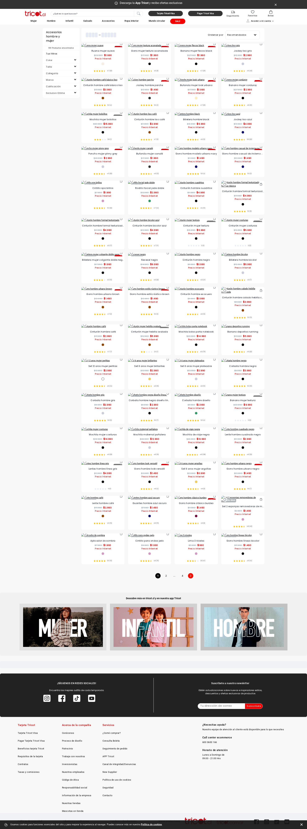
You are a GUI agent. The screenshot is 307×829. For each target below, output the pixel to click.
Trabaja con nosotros (73, 756)
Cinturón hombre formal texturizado (103, 225)
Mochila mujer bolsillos (103, 119)
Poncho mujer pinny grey (102, 153)
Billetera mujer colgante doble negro (103, 259)
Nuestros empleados (73, 772)
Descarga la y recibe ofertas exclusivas (151, 3)
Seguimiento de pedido (115, 748)
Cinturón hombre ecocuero (196, 294)
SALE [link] (177, 21)
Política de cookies (151, 824)
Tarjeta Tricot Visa (28, 733)
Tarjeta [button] (166, 13)
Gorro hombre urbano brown (103, 294)
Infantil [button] (69, 21)
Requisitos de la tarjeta (30, 756)
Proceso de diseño (72, 740)
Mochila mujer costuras (103, 434)
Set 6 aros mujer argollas (196, 468)
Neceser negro (149, 259)
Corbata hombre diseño (196, 400)
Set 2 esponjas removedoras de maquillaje (243, 506)
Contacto (107, 795)
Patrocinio (67, 748)
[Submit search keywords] (138, 13)
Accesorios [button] (108, 21)
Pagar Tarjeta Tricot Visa (31, 740)
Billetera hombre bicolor (243, 259)
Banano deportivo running (242, 331)
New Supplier (110, 772)
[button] (34, 21)
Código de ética (70, 779)
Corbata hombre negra (242, 366)
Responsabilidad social (74, 787)
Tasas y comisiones (28, 772)
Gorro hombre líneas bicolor (243, 540)
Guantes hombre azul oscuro (150, 503)
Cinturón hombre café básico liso (103, 85)
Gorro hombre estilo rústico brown (149, 294)
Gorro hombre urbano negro (243, 468)
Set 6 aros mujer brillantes (149, 366)
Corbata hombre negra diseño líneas (150, 400)
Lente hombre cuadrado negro (243, 434)
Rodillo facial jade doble (149, 188)
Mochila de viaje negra (196, 434)
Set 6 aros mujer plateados (196, 366)
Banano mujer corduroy (243, 85)
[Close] (276, 4)
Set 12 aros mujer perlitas (102, 366)
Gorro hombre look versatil (149, 468)
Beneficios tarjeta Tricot (31, 748)
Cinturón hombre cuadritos (196, 188)
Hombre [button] (51, 21)
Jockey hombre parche (149, 85)
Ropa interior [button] (132, 21)
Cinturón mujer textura (196, 225)
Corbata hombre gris (103, 400)
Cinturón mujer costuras (243, 225)
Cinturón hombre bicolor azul (150, 225)
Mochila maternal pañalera (149, 434)
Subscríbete (254, 706)
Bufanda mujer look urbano (196, 85)
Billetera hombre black (196, 119)
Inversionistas (69, 764)
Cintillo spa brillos (102, 188)
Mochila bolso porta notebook (196, 331)
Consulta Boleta (111, 740)
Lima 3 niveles (196, 540)
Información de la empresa (76, 795)
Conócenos (68, 733)
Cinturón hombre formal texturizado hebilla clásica (243, 191)
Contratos (23, 764)
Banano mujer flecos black (196, 50)
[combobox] (97, 13)
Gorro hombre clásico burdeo (196, 503)
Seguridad (108, 787)
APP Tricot (108, 756)
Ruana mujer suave (103, 50)
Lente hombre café (103, 503)
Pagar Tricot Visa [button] (205, 13)
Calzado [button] (87, 21)
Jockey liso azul (243, 119)
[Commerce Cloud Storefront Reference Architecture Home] (35, 13)
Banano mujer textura (242, 400)
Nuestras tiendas (71, 803)
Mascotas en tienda (73, 811)
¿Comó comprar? (112, 733)
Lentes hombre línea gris (103, 468)
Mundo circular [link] (157, 21)
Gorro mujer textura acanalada (149, 50)
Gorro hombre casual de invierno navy (243, 153)
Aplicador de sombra (102, 540)
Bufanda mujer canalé (149, 153)
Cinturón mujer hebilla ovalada (149, 331)
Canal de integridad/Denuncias (119, 764)
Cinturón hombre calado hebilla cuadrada (243, 297)
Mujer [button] (34, 21)
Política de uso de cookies (117, 779)
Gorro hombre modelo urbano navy (196, 153)
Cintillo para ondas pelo (149, 540)
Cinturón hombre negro (196, 259)
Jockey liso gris (243, 50)
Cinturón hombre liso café (149, 119)
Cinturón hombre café (103, 331)
